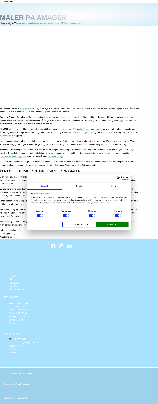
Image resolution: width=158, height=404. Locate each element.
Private (13, 276)
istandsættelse (107, 144)
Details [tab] (79, 186)
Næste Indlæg (7, 237)
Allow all (112, 225)
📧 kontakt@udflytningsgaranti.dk (23, 342)
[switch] (66, 215)
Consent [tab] (44, 186)
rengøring (97, 129)
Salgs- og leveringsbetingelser (17, 398)
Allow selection (78, 225)
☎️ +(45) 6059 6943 (17, 339)
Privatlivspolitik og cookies (20, 373)
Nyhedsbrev (17, 289)
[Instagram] (61, 248)
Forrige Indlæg (7, 233)
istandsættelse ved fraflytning (13, 156)
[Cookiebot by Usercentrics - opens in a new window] (118, 178)
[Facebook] (53, 248)
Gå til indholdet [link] (6, 1)
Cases (14, 282)
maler (7, 177)
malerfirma (24, 108)
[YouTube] (69, 248)
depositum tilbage (55, 156)
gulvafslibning (84, 129)
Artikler (14, 286)
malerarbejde (5, 136)
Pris (12, 279)
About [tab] (113, 186)
